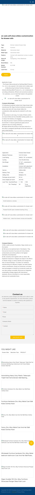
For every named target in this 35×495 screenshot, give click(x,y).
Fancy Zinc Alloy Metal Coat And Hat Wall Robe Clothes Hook (15, 428)
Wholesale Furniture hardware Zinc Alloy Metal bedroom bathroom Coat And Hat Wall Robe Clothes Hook (17, 454)
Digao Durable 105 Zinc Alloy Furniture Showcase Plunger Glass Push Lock (14, 480)
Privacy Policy (21, 492)
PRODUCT (23, 352)
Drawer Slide (5, 352)
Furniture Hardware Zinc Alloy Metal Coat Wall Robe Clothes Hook (17, 402)
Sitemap (14, 492)
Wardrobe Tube (14, 352)
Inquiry (6, 74)
